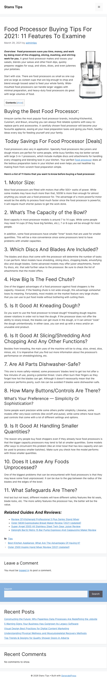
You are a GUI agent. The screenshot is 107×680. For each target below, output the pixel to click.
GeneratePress (68, 675)
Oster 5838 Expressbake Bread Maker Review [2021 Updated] (46, 523)
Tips (10, 538)
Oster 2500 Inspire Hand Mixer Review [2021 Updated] (39, 547)
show (19, 103)
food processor (83, 159)
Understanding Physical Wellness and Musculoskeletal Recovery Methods (45, 633)
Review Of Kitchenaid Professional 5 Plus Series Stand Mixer (45, 519)
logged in (24, 570)
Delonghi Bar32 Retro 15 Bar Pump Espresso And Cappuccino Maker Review (53, 530)
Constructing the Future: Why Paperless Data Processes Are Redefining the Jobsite (50, 619)
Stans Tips (13, 7)
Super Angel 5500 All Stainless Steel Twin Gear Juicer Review (46, 526)
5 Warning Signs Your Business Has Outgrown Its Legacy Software (41, 623)
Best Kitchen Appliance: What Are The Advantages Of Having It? (44, 543)
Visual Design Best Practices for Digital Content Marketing (36, 628)
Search (8, 588)
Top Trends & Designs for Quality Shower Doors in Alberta (36, 638)
